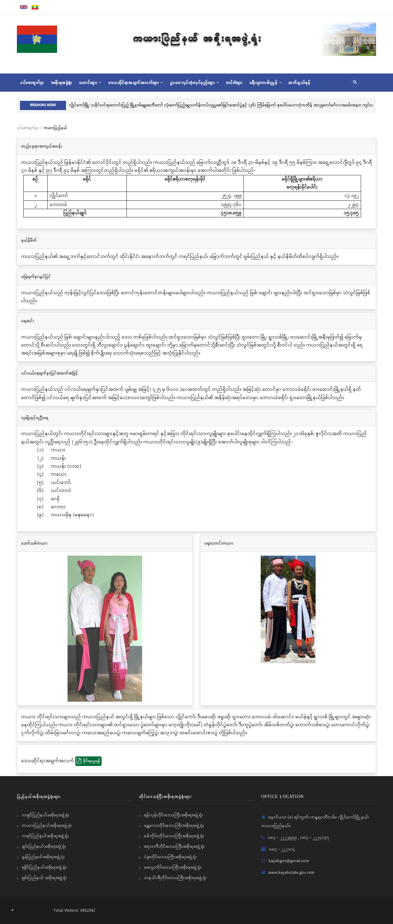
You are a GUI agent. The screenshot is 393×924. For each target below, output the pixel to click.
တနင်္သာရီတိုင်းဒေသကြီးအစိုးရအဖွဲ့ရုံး (175, 877)
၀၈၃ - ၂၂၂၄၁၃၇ (314, 837)
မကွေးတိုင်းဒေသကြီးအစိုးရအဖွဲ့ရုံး (172, 867)
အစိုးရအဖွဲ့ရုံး (61, 82)
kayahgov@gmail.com (289, 861)
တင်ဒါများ (234, 82)
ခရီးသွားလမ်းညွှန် (264, 82)
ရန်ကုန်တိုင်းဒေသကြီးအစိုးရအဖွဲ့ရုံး (173, 815)
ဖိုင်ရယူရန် (91, 761)
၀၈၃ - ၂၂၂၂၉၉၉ (283, 837)
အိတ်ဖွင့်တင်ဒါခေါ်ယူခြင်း (272, 105)
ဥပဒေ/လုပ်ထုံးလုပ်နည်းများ (193, 82)
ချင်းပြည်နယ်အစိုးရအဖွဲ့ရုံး (44, 846)
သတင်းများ (89, 82)
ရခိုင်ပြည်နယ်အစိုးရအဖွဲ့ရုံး (44, 867)
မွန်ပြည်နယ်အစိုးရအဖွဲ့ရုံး (43, 857)
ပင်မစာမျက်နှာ (32, 82)
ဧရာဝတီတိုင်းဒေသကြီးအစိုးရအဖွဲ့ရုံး (174, 846)
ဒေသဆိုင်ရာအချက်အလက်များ (134, 82)
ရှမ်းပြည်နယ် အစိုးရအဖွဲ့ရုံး (44, 877)
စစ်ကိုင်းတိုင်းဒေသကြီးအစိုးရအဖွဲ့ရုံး (174, 836)
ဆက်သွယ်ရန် (299, 82)
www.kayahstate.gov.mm (291, 872)
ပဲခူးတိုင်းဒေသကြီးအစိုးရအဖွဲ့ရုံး (170, 857)
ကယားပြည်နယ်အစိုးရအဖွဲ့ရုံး (47, 825)
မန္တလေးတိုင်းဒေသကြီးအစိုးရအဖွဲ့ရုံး (174, 825)
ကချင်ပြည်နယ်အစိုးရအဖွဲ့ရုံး (45, 815)
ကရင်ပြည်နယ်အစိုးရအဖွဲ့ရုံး (45, 836)
